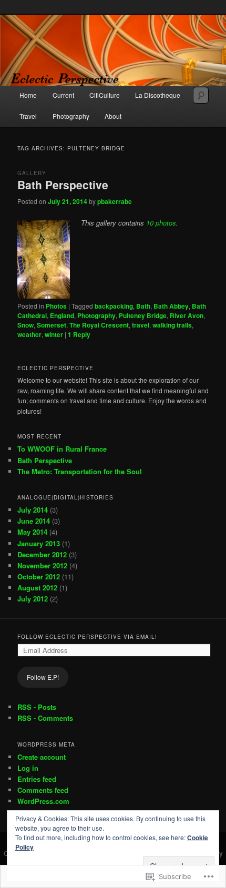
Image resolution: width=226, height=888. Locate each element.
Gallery (31, 173)
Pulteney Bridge (143, 315)
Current (63, 94)
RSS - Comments (45, 718)
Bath (143, 306)
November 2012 (42, 565)
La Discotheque (157, 94)
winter (54, 334)
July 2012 (32, 599)
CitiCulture (104, 94)
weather (29, 334)
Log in (27, 768)
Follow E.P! (43, 676)
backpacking (114, 306)
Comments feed (42, 790)
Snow (25, 325)
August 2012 (37, 588)
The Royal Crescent (99, 325)
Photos (56, 306)
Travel (28, 115)
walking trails (172, 325)
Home (28, 94)
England (62, 315)
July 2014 (32, 510)
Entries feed (36, 779)
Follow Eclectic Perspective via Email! (87, 636)
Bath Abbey (171, 306)
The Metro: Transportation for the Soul (79, 471)
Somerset (51, 325)
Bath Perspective (62, 184)
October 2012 (38, 576)
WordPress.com (43, 801)
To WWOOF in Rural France (62, 449)
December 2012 (42, 554)
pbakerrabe (114, 201)
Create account (41, 757)
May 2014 (32, 532)
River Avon (186, 315)
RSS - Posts (36, 707)
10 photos (161, 223)
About (113, 115)
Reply (79, 334)
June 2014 (33, 521)
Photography (71, 115)
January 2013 (38, 543)
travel (140, 325)
